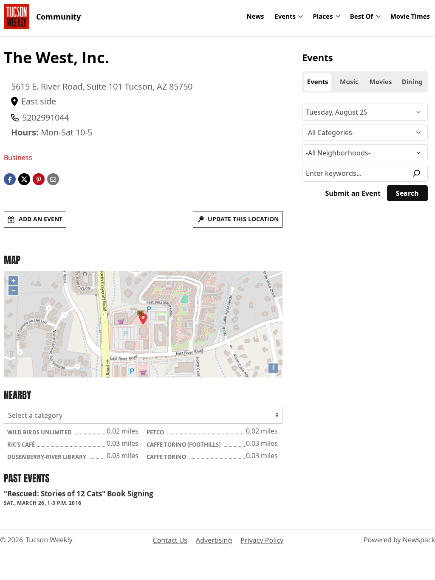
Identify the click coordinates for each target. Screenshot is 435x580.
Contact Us (170, 540)
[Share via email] (53, 178)
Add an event (40, 219)
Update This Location (243, 219)
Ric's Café (21, 444)
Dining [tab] (412, 82)
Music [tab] (349, 82)
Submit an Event (353, 193)
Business (18, 157)
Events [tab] (317, 82)
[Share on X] (24, 178)
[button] (39, 178)
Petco (156, 432)
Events (285, 16)
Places (323, 16)
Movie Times (410, 16)
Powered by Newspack (399, 539)
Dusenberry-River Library (47, 457)
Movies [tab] (381, 82)
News (255, 16)
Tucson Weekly (49, 539)
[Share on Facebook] (10, 178)
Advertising (214, 540)
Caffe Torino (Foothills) (184, 444)
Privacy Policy (261, 540)
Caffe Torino (167, 457)
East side (38, 101)
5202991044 (45, 117)
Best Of (361, 16)
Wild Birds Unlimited (40, 432)
